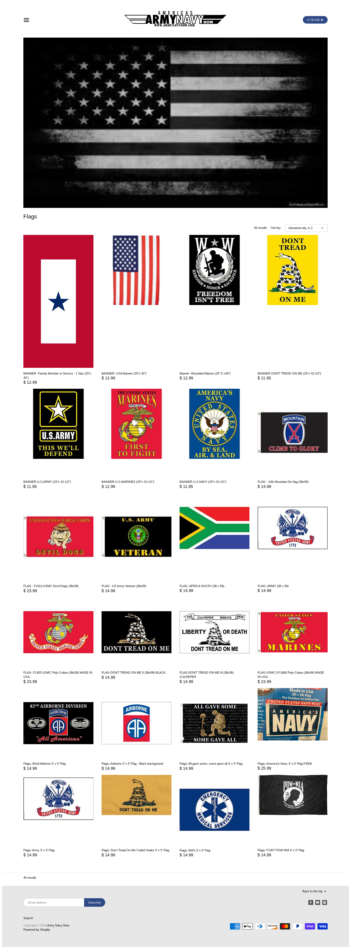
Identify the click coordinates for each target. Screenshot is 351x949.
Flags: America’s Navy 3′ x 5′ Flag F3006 (285, 763)
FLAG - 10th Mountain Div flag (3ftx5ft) (283, 481)
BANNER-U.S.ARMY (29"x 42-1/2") (47, 481)
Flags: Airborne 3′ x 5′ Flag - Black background (132, 763)
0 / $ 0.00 (313, 20)
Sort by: (276, 227)
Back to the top (312, 891)
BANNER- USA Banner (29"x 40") (124, 373)
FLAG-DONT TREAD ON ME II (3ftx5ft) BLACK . (134, 672)
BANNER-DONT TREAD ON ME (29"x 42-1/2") (289, 373)
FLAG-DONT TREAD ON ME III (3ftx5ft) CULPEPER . (207, 675)
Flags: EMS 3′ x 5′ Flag (195, 850)
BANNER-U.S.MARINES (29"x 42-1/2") (128, 481)
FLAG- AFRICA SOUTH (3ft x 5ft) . (203, 586)
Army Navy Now (58, 925)
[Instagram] (324, 902)
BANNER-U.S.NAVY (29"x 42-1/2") (203, 481)
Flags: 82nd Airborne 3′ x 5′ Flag (44, 763)
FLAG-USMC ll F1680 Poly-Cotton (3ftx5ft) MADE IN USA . (291, 675)
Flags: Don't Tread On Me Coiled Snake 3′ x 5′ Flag (135, 850)
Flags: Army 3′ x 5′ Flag (38, 850)
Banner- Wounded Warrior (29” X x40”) (205, 373)
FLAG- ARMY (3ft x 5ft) (273, 586)
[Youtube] (317, 902)
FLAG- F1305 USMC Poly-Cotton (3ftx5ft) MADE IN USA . (57, 675)
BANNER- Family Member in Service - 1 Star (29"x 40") (57, 375)
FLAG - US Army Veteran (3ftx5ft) (124, 586)
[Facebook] (310, 902)
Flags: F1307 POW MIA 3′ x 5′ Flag (281, 850)
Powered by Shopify (36, 929)
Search (28, 918)
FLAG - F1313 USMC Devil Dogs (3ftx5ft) (51, 586)
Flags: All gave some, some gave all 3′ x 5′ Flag (211, 763)
